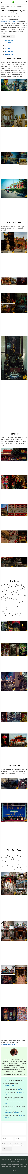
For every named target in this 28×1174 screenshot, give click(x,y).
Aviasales (7, 1085)
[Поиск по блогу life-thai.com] (26, 2)
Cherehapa (16, 1112)
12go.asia (15, 1099)
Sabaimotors (19, 1092)
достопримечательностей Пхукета (10, 21)
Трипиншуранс (8, 1112)
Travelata (21, 1115)
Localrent (7, 1094)
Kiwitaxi (6, 1103)
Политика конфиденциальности (19, 1166)
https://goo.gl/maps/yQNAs (8, 1044)
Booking (20, 1089)
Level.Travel (7, 1117)
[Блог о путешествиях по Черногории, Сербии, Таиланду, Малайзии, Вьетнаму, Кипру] (13, 2)
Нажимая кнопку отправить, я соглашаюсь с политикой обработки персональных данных (14, 1144)
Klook (11, 1108)
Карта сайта (8, 1166)
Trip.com (13, 1085)
